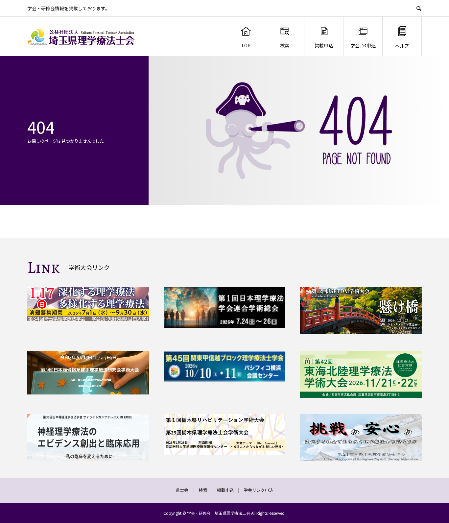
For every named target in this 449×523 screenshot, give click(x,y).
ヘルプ (402, 45)
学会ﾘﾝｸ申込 (363, 45)
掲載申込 (324, 45)
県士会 (182, 490)
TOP (245, 45)
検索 (284, 45)
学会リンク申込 (258, 490)
